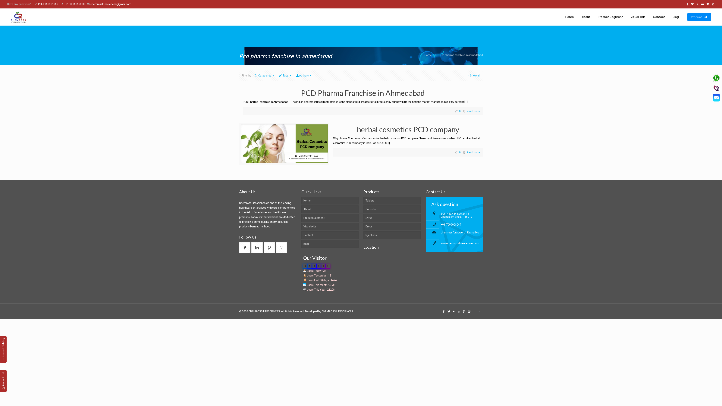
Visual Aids (309, 226)
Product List (3, 379)
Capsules (371, 209)
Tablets (370, 200)
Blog (306, 243)
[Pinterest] (708, 4)
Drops (369, 226)
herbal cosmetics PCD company (408, 129)
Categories (264, 75)
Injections (371, 235)
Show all (475, 75)
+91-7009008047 (451, 224)
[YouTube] (698, 4)
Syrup (369, 217)
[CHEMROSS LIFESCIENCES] (18, 16)
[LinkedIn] (703, 4)
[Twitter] (693, 4)
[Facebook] (687, 4)
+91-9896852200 (74, 4)
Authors (304, 75)
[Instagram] (713, 4)
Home (428, 55)
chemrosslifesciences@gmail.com (110, 4)
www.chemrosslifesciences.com (460, 243)
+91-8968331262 (48, 4)
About (307, 209)
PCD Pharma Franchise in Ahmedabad (363, 93)
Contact (308, 235)
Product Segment (314, 217)
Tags (285, 75)
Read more (473, 111)
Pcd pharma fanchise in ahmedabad (461, 55)
